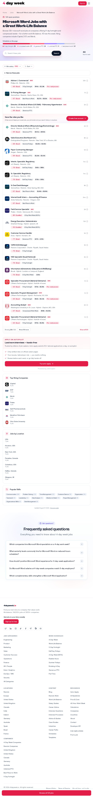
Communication (12, 494)
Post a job (74, 735)
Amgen (13, 152)
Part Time (52, 674)
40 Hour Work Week (77, 703)
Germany (7, 718)
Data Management (31, 501)
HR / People (8, 666)
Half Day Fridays (54, 651)
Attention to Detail (53, 498)
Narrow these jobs (13, 73)
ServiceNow (15, 95)
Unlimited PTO (9, 769)
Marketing (7, 647)
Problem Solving (29, 494)
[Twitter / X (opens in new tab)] (6, 628)
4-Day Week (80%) (56, 655)
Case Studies (53, 722)
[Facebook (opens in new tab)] (26, 628)
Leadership (23, 498)
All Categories (9, 681)
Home (5, 12)
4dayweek (10, 605)
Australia (7, 722)
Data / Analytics (9, 670)
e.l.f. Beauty (15, 164)
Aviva (13, 236)
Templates (52, 737)
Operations (8, 659)
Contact (73, 722)
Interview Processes (56, 715)
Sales (5, 651)
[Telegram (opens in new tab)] (31, 628)
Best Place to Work (10, 773)
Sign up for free (11, 621)
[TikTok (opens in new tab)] (21, 628)
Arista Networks (16, 200)
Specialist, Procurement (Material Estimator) (28, 281)
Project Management (70, 498)
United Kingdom (9, 703)
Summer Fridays (54, 662)
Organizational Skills (13, 501)
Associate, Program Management (24, 293)
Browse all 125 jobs (46, 793)
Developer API (75, 726)
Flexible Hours (54, 659)
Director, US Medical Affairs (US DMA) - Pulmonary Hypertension (36, 104)
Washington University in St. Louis (23, 307)
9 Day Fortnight (9, 776)
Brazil (5, 730)
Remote (6, 692)
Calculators (74, 707)
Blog (50, 692)
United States (8, 699)
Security (7, 678)
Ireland (6, 715)
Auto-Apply (74, 692)
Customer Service (64, 494)
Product (7, 643)
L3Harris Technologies (19, 283)
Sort (28, 66)
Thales (13, 212)
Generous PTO (54, 670)
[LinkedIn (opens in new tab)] (11, 628)
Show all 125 (84, 330)
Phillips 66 (14, 83)
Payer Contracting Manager (22, 150)
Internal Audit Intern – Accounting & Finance (29, 197)
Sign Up (82, 3)
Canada (6, 707)
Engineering (8, 640)
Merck (13, 107)
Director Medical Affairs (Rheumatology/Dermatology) (32, 126)
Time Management (47, 494)
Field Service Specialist (20, 209)
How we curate (54, 508)
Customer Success (10, 655)
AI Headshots (75, 696)
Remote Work (54, 696)
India (5, 711)
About (72, 718)
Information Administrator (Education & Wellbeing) (31, 269)
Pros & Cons (74, 699)
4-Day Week (53, 640)
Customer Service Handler (21, 233)
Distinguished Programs (19, 140)
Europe (6, 696)
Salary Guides (54, 703)
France (6, 734)
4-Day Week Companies (12, 742)
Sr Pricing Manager (18, 92)
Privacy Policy (51, 788)
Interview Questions (56, 711)
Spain (6, 726)
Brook (13, 271)
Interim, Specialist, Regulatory (23, 161)
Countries (73, 715)
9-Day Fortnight (54, 647)
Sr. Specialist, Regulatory (21, 173)
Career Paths (53, 730)
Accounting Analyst (18, 305)
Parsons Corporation (18, 247)
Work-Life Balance (55, 643)
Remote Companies (11, 746)
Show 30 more (24, 330)
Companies (74, 711)
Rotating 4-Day (54, 666)
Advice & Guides (55, 718)
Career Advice (54, 707)
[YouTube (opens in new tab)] (41, 628)
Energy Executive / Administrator (24, 221)
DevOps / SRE (9, 674)
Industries (52, 726)
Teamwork (10, 498)
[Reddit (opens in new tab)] (36, 628)
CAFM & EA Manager (19, 245)
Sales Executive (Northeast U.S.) (23, 138)
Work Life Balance (55, 699)
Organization (80, 494)
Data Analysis (37, 498)
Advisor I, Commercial (19, 80)
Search (56, 53)
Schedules (52, 734)
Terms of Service (64, 788)
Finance (6, 662)
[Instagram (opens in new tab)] (16, 628)
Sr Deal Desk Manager (19, 185)
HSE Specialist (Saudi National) (23, 257)
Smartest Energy (17, 224)
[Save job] (87, 80)
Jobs (11, 12)
